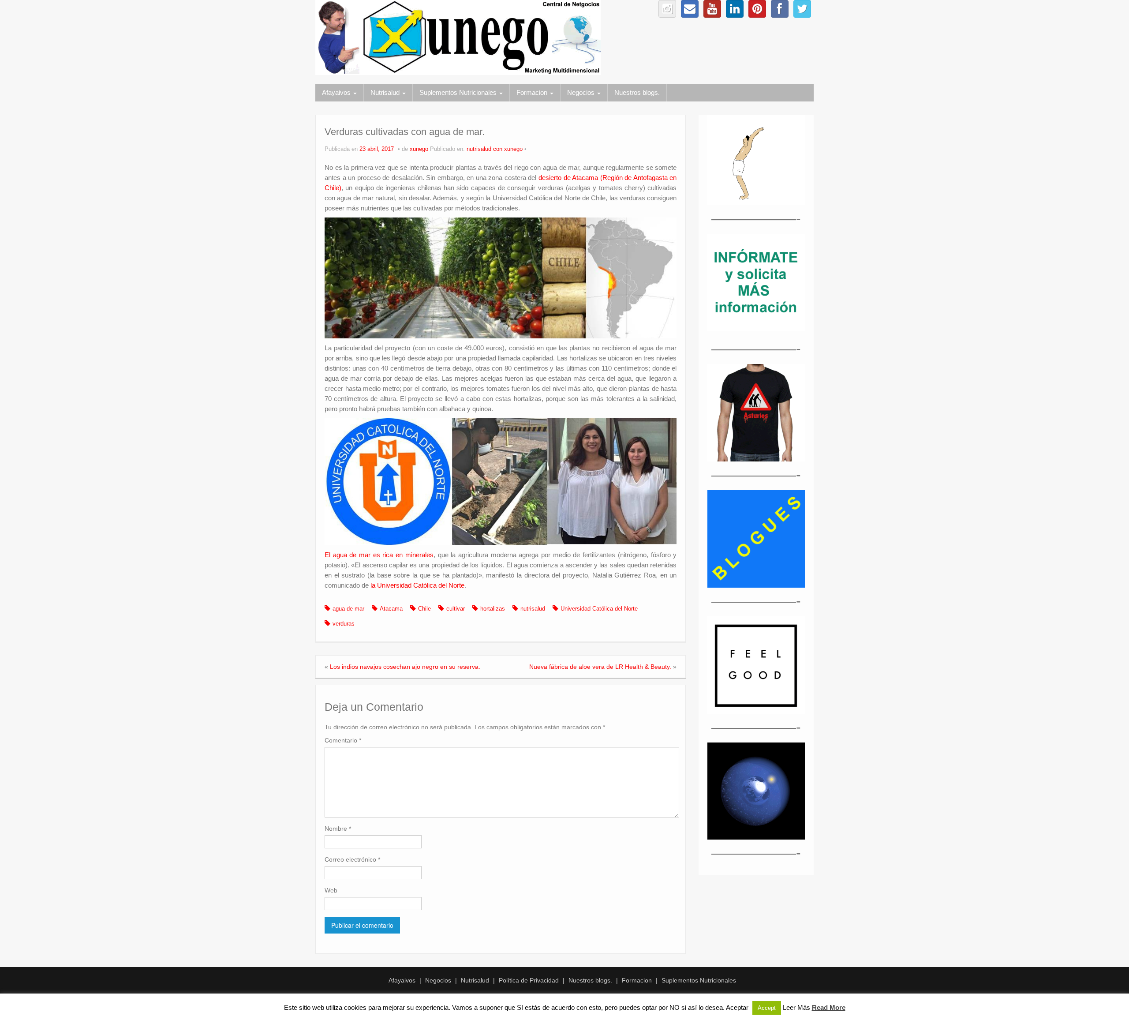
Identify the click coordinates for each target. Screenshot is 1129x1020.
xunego (419, 149)
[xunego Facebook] (780, 9)
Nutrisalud (385, 92)
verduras (344, 624)
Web (331, 890)
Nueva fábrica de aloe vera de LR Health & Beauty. (600, 666)
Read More (828, 1007)
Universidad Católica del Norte (599, 609)
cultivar (455, 609)
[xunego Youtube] (712, 9)
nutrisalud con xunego (495, 149)
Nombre (338, 828)
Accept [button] (767, 1008)
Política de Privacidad (529, 980)
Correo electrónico (352, 859)
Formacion (532, 92)
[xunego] (458, 37)
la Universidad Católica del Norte (417, 585)
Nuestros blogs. (637, 92)
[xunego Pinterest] (757, 9)
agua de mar (348, 609)
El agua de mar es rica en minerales (379, 555)
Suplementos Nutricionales (458, 92)
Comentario (343, 740)
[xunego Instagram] (667, 9)
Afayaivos (337, 92)
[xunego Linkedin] (735, 9)
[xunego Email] (690, 9)
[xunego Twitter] (802, 9)
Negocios (581, 92)
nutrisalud (532, 609)
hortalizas (492, 609)
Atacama (391, 609)
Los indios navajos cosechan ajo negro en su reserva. (405, 666)
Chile (424, 609)
